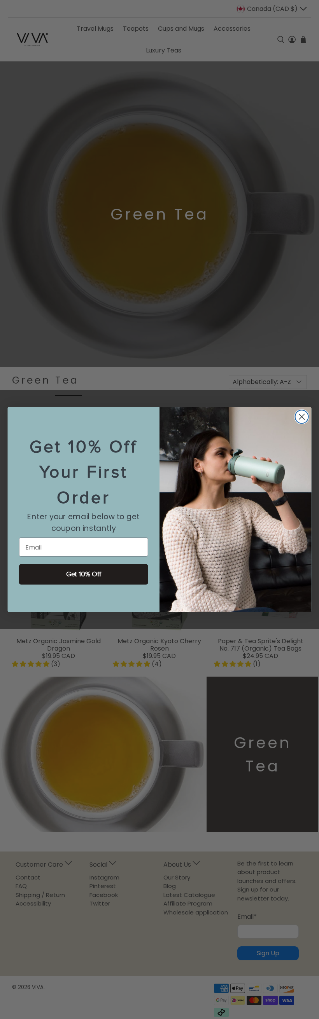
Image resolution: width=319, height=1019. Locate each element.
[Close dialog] (301, 416)
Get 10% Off (83, 574)
